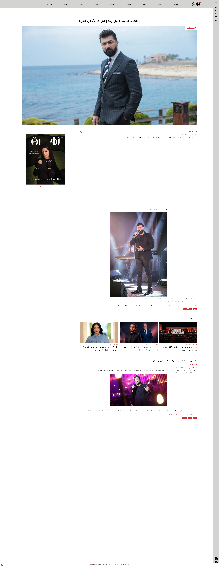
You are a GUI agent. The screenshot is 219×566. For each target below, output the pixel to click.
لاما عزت (194, 135)
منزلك (81, 4)
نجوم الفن (185, 309)
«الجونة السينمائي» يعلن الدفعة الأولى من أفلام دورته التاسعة (180, 348)
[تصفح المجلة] (216, 562)
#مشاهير (195, 344)
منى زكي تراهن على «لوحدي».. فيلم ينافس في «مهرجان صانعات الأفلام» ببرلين (100, 348)
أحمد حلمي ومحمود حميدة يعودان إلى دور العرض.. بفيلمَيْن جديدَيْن (141, 348)
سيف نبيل (195, 309)
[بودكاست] (216, 558)
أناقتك (144, 4)
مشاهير (160, 4)
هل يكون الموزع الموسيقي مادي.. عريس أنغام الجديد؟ (181, 414)
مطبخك (66, 4)
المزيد (90, 564)
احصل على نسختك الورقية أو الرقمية (45, 186)
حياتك (96, 4)
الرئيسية (176, 4)
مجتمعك (112, 4)
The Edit (49, 4)
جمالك (129, 4)
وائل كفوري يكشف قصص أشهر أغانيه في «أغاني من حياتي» (179, 301)
